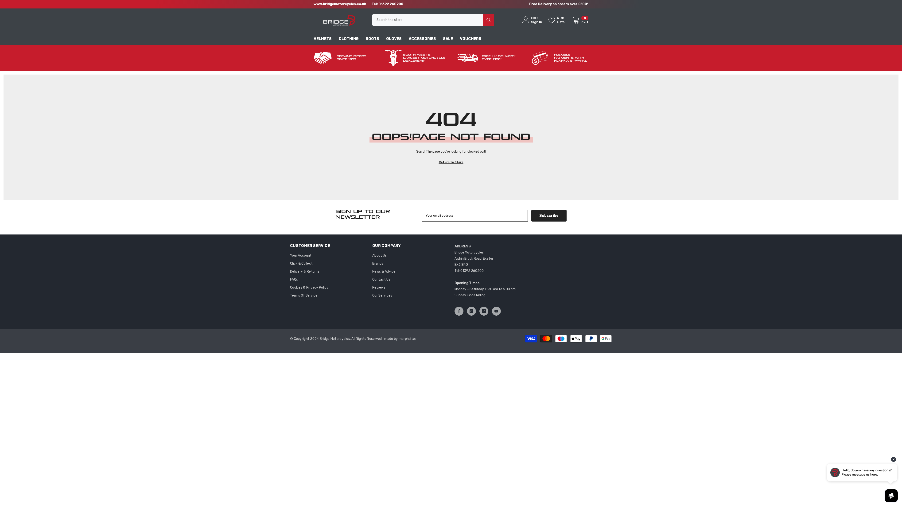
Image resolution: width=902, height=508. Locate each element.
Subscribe (549, 215)
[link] (342, 58)
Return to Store (451, 162)
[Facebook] (459, 311)
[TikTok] (483, 311)
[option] (343, 58)
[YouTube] (496, 311)
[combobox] (427, 20)
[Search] (433, 20)
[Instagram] (471, 311)
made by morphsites (400, 339)
